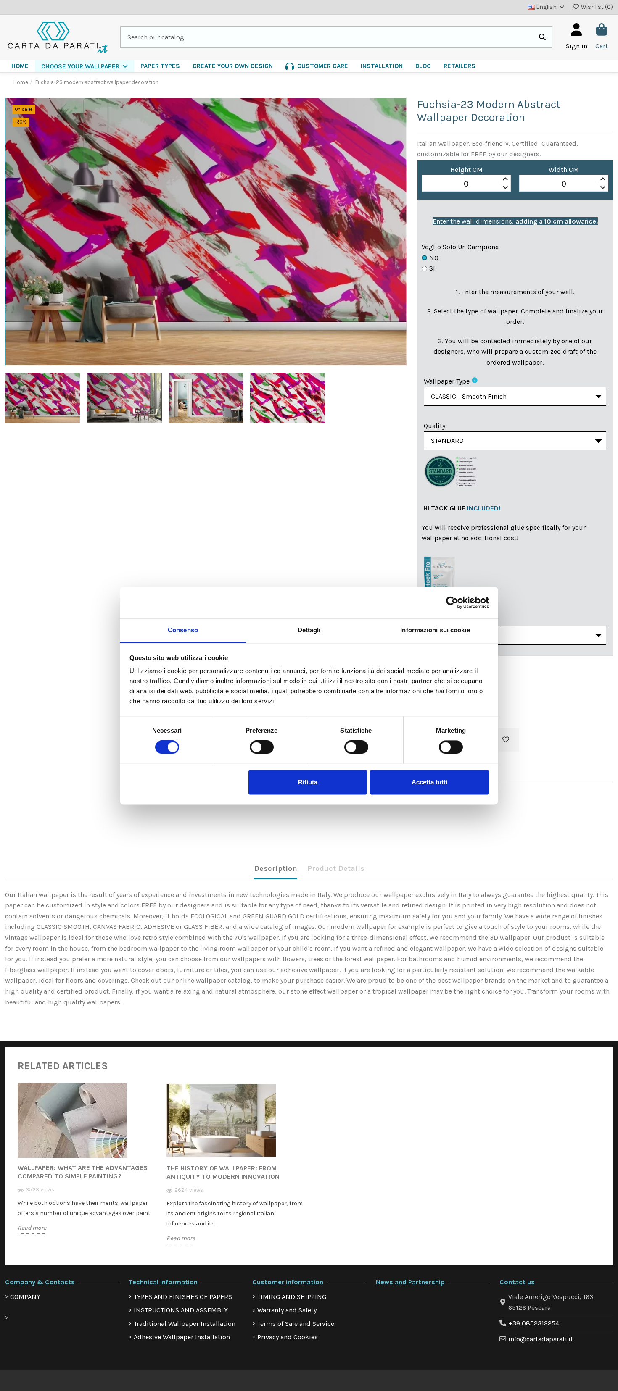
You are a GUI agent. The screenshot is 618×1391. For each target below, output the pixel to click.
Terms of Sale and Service (295, 1324)
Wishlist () (596, 7)
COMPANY (25, 1297)
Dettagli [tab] (309, 630)
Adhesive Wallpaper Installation (182, 1337)
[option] (85, 1164)
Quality (434, 426)
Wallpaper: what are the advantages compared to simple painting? (83, 1172)
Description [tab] (275, 868)
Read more (32, 1227)
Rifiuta (307, 782)
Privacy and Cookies (287, 1337)
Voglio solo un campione (460, 247)
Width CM (564, 170)
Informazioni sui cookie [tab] (435, 630)
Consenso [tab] (183, 630)
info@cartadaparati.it (540, 1339)
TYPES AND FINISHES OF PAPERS (183, 1297)
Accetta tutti (429, 782)
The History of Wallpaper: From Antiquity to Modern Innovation (223, 1172)
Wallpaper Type (447, 381)
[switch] (262, 747)
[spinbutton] (466, 183)
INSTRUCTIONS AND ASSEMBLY (181, 1310)
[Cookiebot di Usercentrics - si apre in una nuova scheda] (452, 602)
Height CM (466, 170)
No (433, 258)
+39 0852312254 (533, 1323)
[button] (84, 66)
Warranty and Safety (287, 1310)
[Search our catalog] (542, 37)
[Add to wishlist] (505, 740)
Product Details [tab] (335, 868)
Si (432, 268)
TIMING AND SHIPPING (291, 1297)
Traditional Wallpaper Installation (184, 1324)
